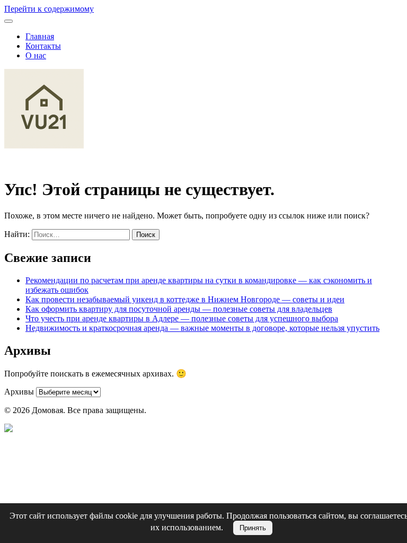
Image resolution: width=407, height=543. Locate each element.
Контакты (43, 45)
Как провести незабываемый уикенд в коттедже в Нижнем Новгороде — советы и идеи (184, 299)
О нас (35, 55)
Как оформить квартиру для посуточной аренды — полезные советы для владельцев (178, 308)
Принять (253, 528)
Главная (39, 36)
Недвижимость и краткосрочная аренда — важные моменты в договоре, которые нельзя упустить (202, 327)
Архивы (19, 391)
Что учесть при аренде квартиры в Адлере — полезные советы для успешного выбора (181, 318)
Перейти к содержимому (49, 8)
